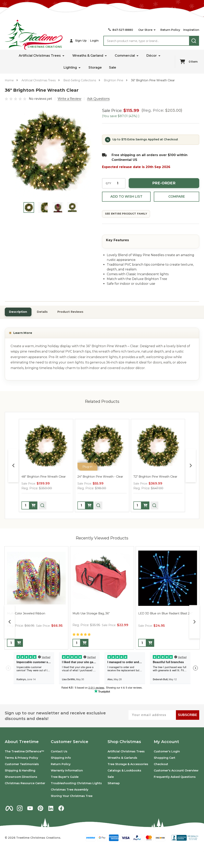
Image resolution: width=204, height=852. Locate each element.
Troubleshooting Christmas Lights (76, 783)
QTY (108, 183)
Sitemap (114, 783)
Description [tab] (18, 312)
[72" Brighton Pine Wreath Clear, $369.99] (157, 446)
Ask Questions (98, 99)
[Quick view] (42, 505)
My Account (166, 741)
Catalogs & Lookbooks (124, 770)
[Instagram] (20, 808)
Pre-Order (164, 183)
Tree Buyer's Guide (64, 777)
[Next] (190, 465)
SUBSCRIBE (187, 715)
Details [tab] (42, 312)
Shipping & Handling (20, 770)
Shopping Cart (164, 758)
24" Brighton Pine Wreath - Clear (100, 476)
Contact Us (59, 751)
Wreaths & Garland (87, 55)
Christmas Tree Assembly (69, 789)
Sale (112, 67)
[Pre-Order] (33, 505)
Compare (176, 196)
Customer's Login (167, 751)
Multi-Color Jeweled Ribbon (26, 613)
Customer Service (69, 741)
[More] (155, 30)
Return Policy (170, 30)
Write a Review (69, 99)
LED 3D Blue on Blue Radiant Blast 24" (165, 613)
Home (9, 80)
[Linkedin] (51, 808)
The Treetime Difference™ (24, 751)
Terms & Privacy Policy (21, 758)
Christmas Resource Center (25, 783)
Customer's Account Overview (176, 770)
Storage (95, 67)
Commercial (125, 55)
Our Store (145, 30)
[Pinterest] (40, 808)
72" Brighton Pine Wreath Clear (155, 476)
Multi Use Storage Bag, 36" (91, 613)
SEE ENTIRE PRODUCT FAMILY (126, 213)
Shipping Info (61, 758)
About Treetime (22, 741)
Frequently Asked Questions (175, 777)
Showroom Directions (21, 777)
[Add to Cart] (19, 643)
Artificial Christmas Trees (40, 55)
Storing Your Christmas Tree (71, 796)
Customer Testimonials (22, 764)
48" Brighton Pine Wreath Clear (44, 476)
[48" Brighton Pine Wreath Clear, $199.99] (46, 446)
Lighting (70, 67)
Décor (151, 55)
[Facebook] (61, 808)
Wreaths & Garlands (122, 758)
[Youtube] (30, 808)
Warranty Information (67, 770)
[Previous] (13, 465)
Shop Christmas (124, 741)
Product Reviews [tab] (70, 312)
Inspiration (191, 30)
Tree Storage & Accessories (128, 764)
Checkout (161, 764)
